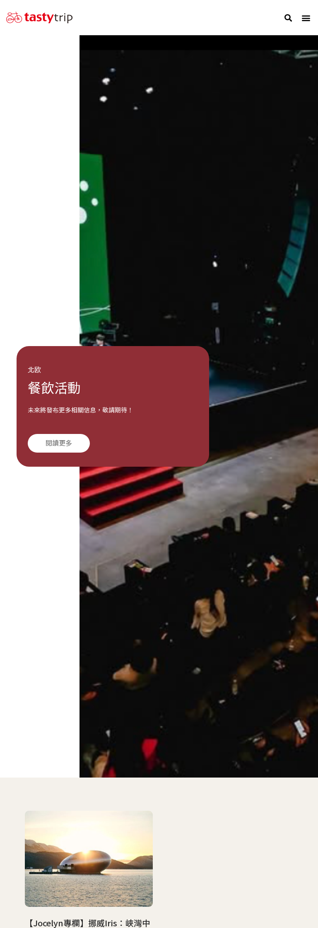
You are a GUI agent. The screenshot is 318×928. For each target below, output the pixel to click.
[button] (288, 17)
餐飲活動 (54, 388)
